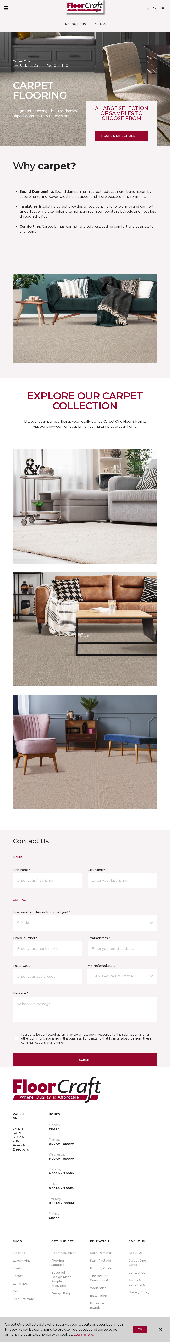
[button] (147, 8)
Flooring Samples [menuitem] (57, 1263)
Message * (20, 993)
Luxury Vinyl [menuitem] (22, 1260)
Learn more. (84, 1334)
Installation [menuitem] (98, 1296)
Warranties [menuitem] (98, 1288)
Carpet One (21, 61)
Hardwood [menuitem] (20, 1268)
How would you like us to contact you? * (41, 912)
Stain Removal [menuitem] (101, 1253)
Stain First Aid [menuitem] (100, 1260)
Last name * (96, 869)
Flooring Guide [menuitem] (101, 1268)
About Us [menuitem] (135, 1253)
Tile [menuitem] (15, 1291)
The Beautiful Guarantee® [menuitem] (100, 1278)
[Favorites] (155, 8)
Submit (85, 1060)
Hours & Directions (118, 136)
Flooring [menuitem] (19, 1253)
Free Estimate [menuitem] (23, 1299)
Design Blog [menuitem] (60, 1293)
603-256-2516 (99, 24)
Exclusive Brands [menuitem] (97, 1305)
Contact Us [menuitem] (137, 1272)
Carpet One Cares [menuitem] (137, 1263)
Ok (140, 1329)
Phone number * (25, 938)
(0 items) (162, 8)
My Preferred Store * (102, 965)
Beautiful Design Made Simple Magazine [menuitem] (61, 1279)
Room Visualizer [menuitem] (63, 1253)
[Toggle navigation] (6, 8)
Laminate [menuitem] (20, 1283)
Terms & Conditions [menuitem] (137, 1282)
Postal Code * (22, 965)
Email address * (98, 938)
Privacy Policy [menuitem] (139, 1292)
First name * (21, 869)
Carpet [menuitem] (18, 1276)
